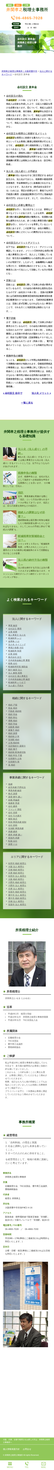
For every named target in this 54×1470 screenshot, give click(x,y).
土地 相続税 (13, 743)
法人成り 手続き (16, 685)
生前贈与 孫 (13, 762)
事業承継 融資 (14, 790)
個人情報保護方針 (11, 1449)
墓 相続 (11, 765)
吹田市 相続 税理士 (17, 863)
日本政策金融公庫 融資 (19, 679)
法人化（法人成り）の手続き (21, 171)
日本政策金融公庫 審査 (19, 660)
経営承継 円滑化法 (17, 787)
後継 (10, 784)
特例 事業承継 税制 (17, 822)
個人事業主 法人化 (17, 635)
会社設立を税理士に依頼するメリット (26, 133)
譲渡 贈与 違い (15, 797)
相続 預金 (12, 724)
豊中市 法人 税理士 (17, 895)
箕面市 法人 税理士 (17, 904)
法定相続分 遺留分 (17, 746)
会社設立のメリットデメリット (23, 243)
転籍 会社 (12, 841)
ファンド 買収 (14, 809)
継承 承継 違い (15, 834)
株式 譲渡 (12, 793)
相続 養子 (12, 749)
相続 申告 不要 (15, 755)
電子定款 (11, 318)
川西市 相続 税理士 (17, 882)
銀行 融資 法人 (15, 670)
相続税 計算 (13, 736)
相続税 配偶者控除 (17, 752)
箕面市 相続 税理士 (17, 892)
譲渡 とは (12, 844)
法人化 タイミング (17, 644)
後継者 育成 (13, 803)
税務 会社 (12, 663)
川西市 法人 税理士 (17, 885)
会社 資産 (12, 812)
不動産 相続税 (14, 711)
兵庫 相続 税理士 (16, 873)
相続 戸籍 (12, 705)
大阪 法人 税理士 (16, 866)
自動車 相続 (13, 727)
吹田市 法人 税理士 (17, 876)
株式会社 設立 (14, 657)
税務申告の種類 (14, 356)
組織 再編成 (13, 800)
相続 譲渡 (12, 733)
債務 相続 (12, 720)
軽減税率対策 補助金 (18, 666)
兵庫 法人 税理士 (16, 889)
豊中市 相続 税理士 (17, 898)
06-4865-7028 (29, 18)
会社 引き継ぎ (14, 816)
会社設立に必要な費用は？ (20, 205)
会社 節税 (12, 825)
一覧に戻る (27, 402)
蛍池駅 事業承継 (16, 828)
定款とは (11, 280)
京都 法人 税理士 (16, 901)
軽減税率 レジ (14, 638)
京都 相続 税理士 (16, 870)
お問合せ (27, 1449)
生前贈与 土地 (14, 758)
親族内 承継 (13, 838)
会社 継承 (12, 806)
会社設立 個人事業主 (18, 676)
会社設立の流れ (14, 96)
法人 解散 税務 (15, 673)
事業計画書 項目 (16, 647)
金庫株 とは (13, 641)
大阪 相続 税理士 (16, 879)
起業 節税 (12, 654)
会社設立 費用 (14, 628)
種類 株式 (12, 819)
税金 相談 (12, 708)
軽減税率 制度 (14, 651)
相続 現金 (12, 714)
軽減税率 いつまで (17, 682)
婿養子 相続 (13, 730)
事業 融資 (12, 625)
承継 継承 (12, 831)
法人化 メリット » (41, 393)
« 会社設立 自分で (12, 393)
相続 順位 (12, 717)
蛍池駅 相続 (13, 739)
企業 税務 (12, 632)
